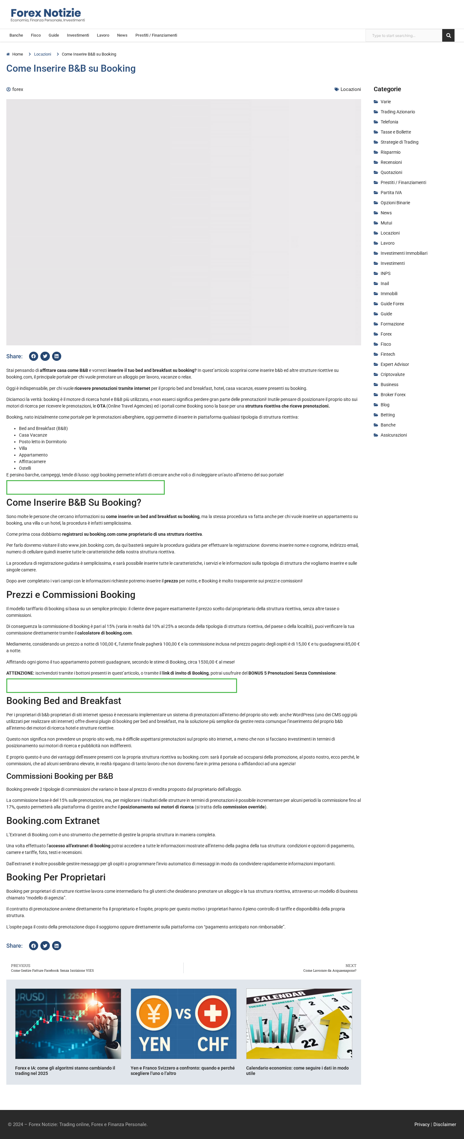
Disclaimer (444, 1124)
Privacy (422, 1124)
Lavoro (103, 35)
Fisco (36, 35)
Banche (16, 35)
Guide (54, 35)
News (122, 35)
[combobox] (404, 35)
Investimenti (78, 35)
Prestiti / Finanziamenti (156, 35)
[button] (33, 356)
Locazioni (42, 54)
